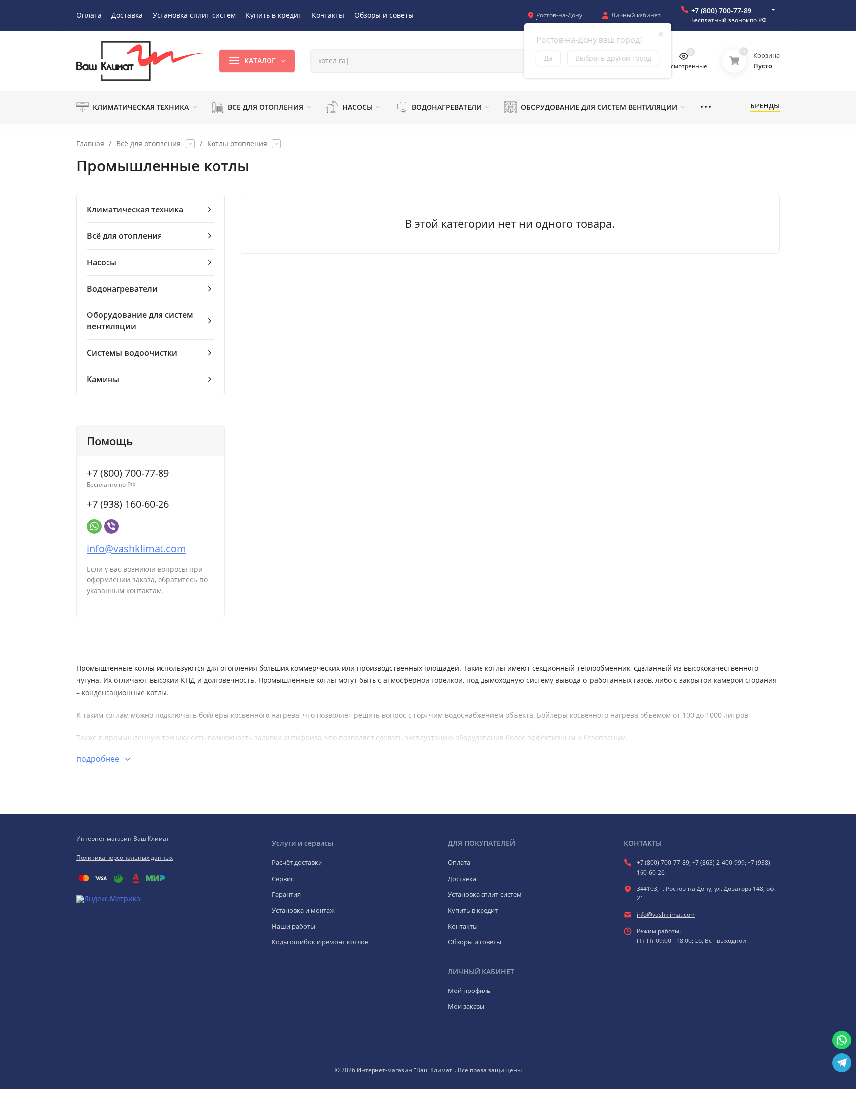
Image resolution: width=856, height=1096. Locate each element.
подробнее (98, 758)
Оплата (459, 862)
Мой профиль (469, 990)
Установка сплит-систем (485, 894)
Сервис (283, 878)
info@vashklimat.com (136, 548)
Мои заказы (466, 1006)
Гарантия (286, 894)
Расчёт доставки (297, 862)
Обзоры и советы (474, 942)
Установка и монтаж (303, 910)
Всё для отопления (148, 143)
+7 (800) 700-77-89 (721, 10)
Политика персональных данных (124, 857)
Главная (90, 143)
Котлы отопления (237, 143)
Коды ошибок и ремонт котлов (320, 942)
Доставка (462, 878)
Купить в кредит (473, 910)
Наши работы (293, 926)
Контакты (463, 926)
